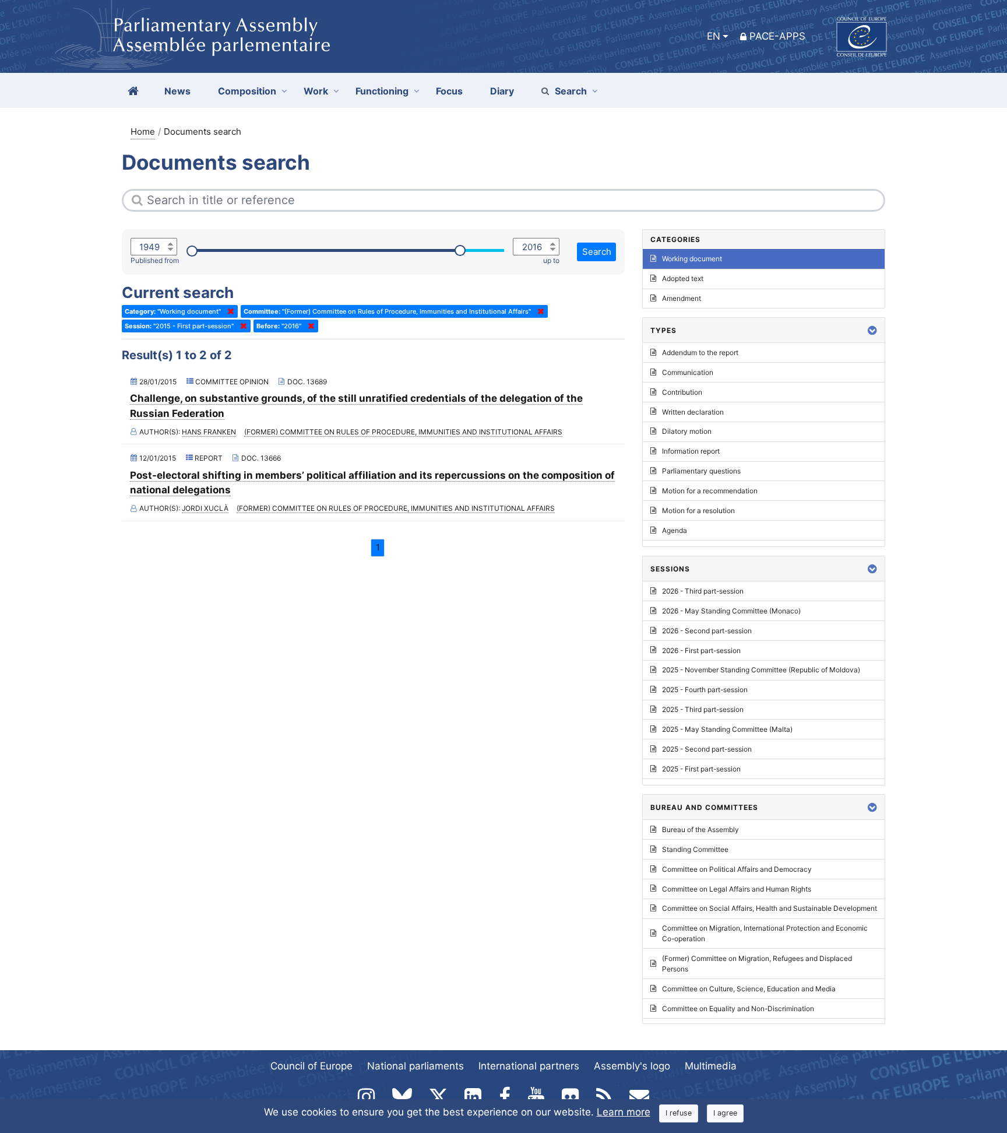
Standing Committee (695, 849)
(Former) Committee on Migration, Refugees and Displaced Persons (757, 963)
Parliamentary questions (701, 470)
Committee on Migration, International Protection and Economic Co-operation (765, 933)
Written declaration (693, 412)
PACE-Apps (777, 36)
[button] (872, 330)
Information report (691, 451)
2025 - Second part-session (707, 749)
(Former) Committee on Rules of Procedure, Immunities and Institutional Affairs (403, 431)
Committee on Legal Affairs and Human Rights (736, 889)
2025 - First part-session (701, 768)
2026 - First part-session (701, 650)
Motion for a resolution (698, 510)
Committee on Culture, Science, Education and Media (749, 988)
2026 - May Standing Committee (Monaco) (731, 610)
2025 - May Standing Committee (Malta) (727, 729)
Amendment (681, 298)
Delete (228, 311)
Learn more (623, 1112)
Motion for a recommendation (710, 490)
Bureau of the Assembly (700, 829)
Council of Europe (311, 1066)
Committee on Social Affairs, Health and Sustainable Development (769, 908)
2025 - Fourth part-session (705, 689)
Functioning (382, 91)
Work (316, 91)
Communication (687, 372)
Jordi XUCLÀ (205, 508)
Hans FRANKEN (209, 431)
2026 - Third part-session (703, 591)
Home (143, 131)
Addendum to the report (700, 352)
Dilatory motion (687, 431)
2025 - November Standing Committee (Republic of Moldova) (761, 669)
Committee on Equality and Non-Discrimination (738, 1008)
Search (571, 91)
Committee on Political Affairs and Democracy (737, 869)
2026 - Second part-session (707, 630)
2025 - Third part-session (703, 709)
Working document (692, 258)
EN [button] (713, 36)
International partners (528, 1066)
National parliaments (415, 1066)
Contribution (682, 392)
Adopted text (682, 278)
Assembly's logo (632, 1066)
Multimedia (711, 1066)
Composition (247, 91)
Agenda (674, 530)
